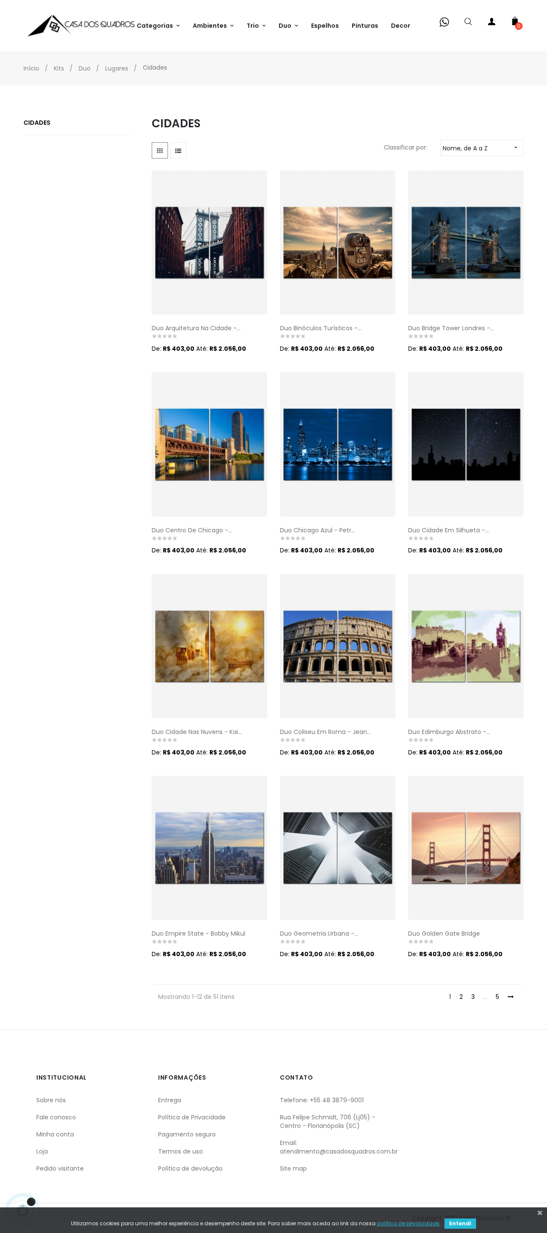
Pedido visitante (60, 1168)
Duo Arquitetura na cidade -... (196, 328)
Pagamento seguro (187, 1134)
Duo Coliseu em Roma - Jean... (325, 732)
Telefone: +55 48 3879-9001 (322, 1100)
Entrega (169, 1100)
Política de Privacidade (192, 1117)
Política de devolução (190, 1168)
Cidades (37, 122)
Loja (42, 1151)
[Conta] (491, 23)
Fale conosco (56, 1117)
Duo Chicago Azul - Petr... (317, 530)
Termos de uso (180, 1151)
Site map (293, 1168)
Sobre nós (51, 1100)
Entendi (460, 1223)
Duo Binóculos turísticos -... (321, 328)
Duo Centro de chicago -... (192, 530)
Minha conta (55, 1134)
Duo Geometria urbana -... (319, 933)
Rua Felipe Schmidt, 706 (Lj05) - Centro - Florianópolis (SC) (327, 1121)
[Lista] (178, 150)
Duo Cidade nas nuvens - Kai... (197, 732)
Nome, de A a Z (481, 148)
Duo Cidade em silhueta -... (448, 530)
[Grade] (160, 150)
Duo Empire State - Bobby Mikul (198, 933)
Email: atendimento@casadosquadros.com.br (339, 1147)
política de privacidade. (408, 1223)
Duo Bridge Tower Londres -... (451, 328)
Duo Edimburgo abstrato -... (449, 732)
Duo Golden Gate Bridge (444, 933)
